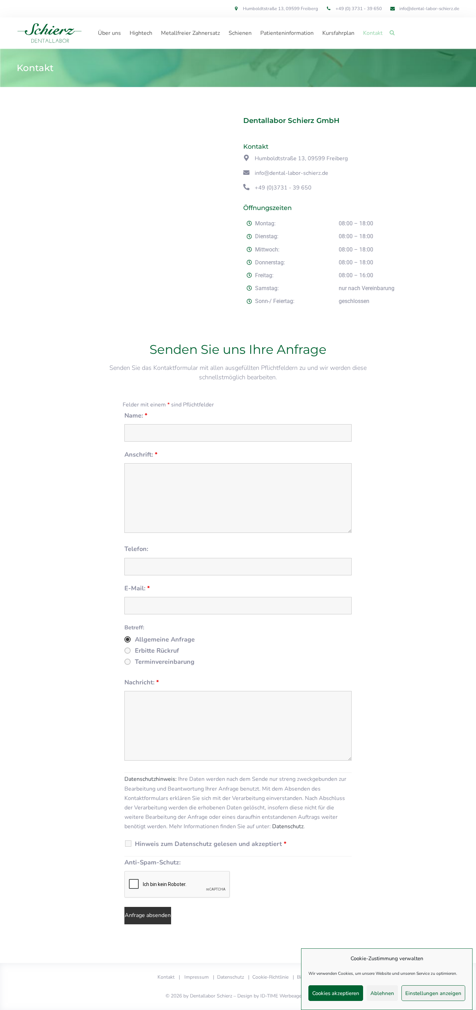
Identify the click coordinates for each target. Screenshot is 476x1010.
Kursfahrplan (338, 33)
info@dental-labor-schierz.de (291, 173)
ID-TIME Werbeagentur (285, 996)
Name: (135, 415)
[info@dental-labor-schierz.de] (246, 172)
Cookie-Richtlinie (270, 977)
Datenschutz (288, 826)
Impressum (196, 977)
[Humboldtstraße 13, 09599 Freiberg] (246, 158)
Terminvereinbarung (164, 661)
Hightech (141, 33)
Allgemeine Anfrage (165, 639)
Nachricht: (141, 682)
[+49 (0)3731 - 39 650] (246, 187)
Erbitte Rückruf (157, 650)
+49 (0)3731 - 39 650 (283, 188)
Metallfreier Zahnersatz (190, 33)
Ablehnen (382, 993)
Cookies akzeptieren (335, 993)
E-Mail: (137, 588)
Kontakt (373, 33)
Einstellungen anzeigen (433, 993)
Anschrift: (141, 454)
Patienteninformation (287, 33)
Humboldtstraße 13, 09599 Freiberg (301, 158)
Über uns (109, 33)
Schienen (240, 33)
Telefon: (136, 548)
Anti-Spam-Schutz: (152, 862)
